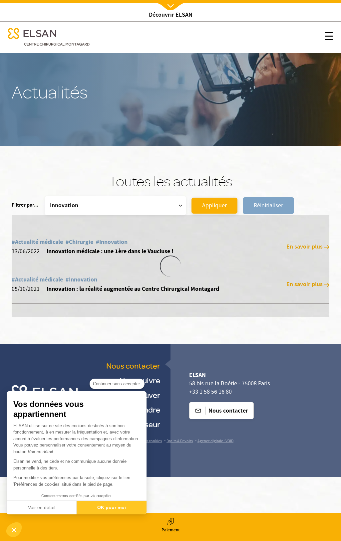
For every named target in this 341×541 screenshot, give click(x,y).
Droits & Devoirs (180, 441)
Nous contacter (133, 365)
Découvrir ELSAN (170, 15)
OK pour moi (111, 507)
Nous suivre (140, 380)
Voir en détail (41, 507)
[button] (14, 530)
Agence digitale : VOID (215, 441)
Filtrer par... (25, 206)
